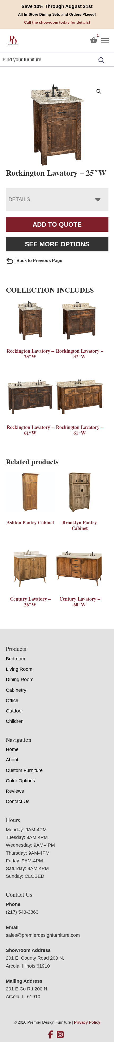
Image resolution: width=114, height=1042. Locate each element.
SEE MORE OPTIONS (57, 244)
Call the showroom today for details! (57, 22)
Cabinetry (16, 690)
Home (12, 749)
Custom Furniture (24, 770)
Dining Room (19, 679)
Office (12, 700)
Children (15, 721)
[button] (99, 91)
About (12, 759)
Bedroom (15, 658)
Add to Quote (57, 224)
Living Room (19, 669)
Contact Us (17, 801)
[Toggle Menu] (105, 40)
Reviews (15, 791)
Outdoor (14, 711)
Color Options (20, 780)
